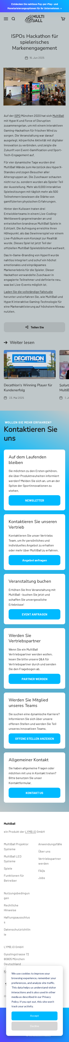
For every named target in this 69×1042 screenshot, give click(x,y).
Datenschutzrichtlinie (17, 932)
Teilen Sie (37, 327)
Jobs (41, 878)
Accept (34, 1015)
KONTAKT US (34, 793)
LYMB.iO (30, 831)
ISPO (17, 115)
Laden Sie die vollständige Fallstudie (28, 291)
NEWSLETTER (34, 500)
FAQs (41, 870)
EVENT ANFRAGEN (34, 614)
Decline (34, 1026)
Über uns (44, 851)
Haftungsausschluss (17, 919)
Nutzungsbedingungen (17, 895)
